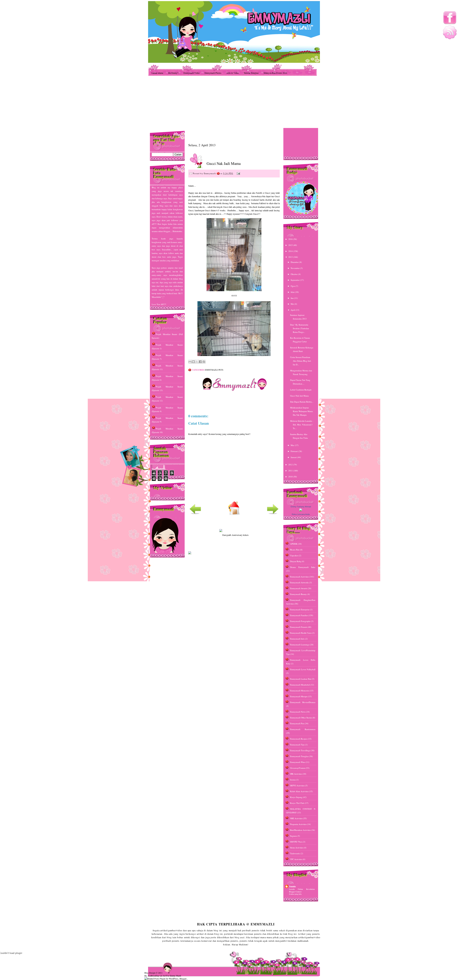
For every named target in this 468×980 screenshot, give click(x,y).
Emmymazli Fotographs (300, 621)
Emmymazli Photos (213, 72)
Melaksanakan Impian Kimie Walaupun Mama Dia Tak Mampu (301, 411)
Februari (294, 451)
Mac (293, 445)
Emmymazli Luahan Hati (300, 678)
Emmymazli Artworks (299, 582)
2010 (290, 476)
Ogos (293, 286)
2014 (290, 251)
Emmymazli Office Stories (301, 717)
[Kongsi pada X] (197, 361)
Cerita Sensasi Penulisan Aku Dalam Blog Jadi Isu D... (300, 361)
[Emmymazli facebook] (450, 23)
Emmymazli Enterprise (300, 609)
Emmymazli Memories (299, 690)
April (293, 310)
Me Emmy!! (173, 72)
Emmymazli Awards (298, 588)
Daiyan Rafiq (295, 561)
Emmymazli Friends (298, 627)
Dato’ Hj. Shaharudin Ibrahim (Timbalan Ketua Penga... (299, 328)
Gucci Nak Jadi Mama (224, 163)
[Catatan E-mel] (238, 173)
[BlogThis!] (193, 361)
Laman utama (157, 72)
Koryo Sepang (296, 797)
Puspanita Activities (298, 824)
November (295, 268)
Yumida (292, 886)
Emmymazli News (297, 711)
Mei (293, 304)
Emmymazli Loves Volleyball (302, 669)
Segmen (293, 835)
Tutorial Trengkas (251, 72)
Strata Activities (296, 847)
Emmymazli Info (297, 638)
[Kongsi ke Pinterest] (204, 361)
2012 (290, 464)
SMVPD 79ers (296, 841)
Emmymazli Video (192, 72)
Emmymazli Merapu (298, 696)
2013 (290, 257)
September (295, 280)
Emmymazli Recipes (298, 738)
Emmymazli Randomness (302, 729)
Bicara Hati (294, 549)
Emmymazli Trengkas (299, 756)
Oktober (294, 274)
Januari (294, 457)
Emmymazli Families (299, 615)
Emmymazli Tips (297, 744)
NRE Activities (296, 818)
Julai (293, 292)
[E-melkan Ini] (190, 361)
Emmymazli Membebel (300, 684)
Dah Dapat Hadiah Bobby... (301, 401)
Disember (295, 262)
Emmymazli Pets (214, 369)
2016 (290, 239)
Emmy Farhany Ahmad (301, 507)
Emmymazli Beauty (298, 594)
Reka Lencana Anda (301, 514)
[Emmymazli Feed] (450, 38)
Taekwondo (295, 853)
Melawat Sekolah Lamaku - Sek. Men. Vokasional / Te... (301, 425)
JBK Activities (296, 773)
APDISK (293, 543)
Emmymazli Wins (297, 762)
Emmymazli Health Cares (301, 632)
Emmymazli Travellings (300, 750)
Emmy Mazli (175, 975)
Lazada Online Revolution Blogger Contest (302, 890)
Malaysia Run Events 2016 (275, 72)
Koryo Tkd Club (297, 803)
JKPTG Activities (297, 785)
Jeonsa (293, 779)
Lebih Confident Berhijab (301, 389)
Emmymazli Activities (299, 576)
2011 (290, 470)
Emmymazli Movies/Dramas (302, 702)
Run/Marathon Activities (300, 830)
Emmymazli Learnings (299, 644)
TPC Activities (296, 859)
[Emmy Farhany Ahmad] (300, 510)
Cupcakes (294, 555)
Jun (292, 298)
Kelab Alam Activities (299, 791)
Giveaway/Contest (297, 768)
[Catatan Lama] (273, 514)
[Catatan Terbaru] (195, 514)
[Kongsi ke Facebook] (200, 361)
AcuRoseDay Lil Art (157, 975)
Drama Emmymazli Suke (302, 567)
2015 (290, 245)
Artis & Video (232, 72)
